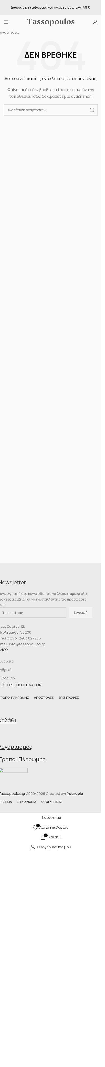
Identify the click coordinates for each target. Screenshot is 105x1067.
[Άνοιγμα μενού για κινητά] (6, 22)
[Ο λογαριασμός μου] (95, 22)
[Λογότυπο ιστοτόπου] (50, 21)
